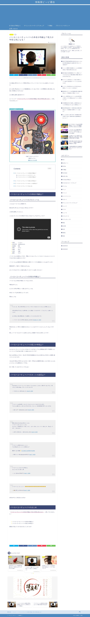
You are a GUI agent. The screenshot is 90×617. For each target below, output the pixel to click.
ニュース (65, 212)
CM (63, 159)
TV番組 (50, 25)
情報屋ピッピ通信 (45, 2)
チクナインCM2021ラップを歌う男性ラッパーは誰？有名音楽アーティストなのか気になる (72, 81)
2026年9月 (65, 245)
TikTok (64, 166)
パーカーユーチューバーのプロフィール (26, 175)
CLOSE (49, 168)
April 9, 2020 (30, 391)
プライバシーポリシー (63, 25)
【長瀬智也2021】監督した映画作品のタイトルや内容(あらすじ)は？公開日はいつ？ (72, 104)
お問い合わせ (13, 28)
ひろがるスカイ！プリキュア (69, 182)
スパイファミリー (67, 196)
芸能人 (64, 232)
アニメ (64, 189)
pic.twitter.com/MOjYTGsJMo (28, 450)
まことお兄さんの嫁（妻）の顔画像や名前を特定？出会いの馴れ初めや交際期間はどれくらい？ (72, 116)
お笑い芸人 (65, 176)
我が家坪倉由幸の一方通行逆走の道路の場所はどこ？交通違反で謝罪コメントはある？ (72, 110)
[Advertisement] (45, 14)
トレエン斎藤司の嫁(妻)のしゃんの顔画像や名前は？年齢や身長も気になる (72, 69)
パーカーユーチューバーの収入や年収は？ (26, 180)
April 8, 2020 (31, 409)
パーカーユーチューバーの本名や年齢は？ (26, 173)
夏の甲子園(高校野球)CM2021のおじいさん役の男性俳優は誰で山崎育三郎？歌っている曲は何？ (72, 63)
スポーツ (65, 199)
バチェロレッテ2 (67, 219)
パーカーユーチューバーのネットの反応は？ (27, 183)
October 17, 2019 (37, 319)
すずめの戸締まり (15, 25)
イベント (65, 192)
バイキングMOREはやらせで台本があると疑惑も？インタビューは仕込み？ (72, 87)
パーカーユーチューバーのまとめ (24, 186)
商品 (64, 222)
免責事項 (20, 615)
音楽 (64, 236)
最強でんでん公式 (32, 160)
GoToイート (65, 163)
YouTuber (65, 172)
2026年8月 (65, 249)
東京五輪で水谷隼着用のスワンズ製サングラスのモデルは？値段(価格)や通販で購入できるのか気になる (72, 75)
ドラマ (64, 209)
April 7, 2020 (32, 454)
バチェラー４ (66, 216)
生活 (64, 229)
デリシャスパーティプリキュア (34, 25)
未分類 (64, 226)
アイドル (65, 186)
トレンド (11, 34)
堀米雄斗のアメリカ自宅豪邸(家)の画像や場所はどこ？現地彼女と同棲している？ (72, 92)
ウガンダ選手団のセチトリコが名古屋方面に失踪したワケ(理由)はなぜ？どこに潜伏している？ (72, 98)
